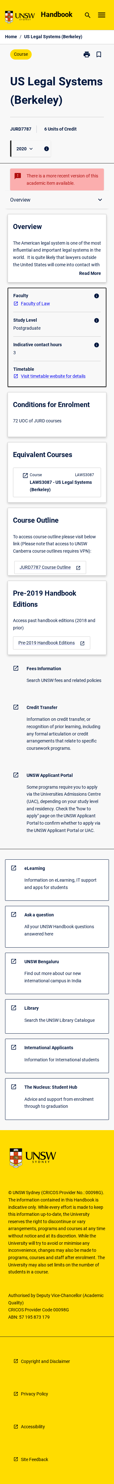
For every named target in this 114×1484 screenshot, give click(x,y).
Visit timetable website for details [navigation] (53, 376)
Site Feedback (34, 1459)
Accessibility (33, 1426)
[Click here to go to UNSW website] (20, 18)
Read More (90, 274)
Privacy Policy (34, 1393)
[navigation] (50, 567)
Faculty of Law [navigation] (35, 303)
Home (11, 36)
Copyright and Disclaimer (45, 1361)
